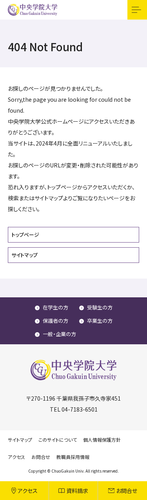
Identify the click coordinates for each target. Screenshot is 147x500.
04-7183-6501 (80, 409)
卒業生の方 (100, 320)
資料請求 (77, 491)
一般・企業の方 (59, 334)
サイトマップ (24, 255)
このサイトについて (57, 439)
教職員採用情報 (72, 456)
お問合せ (126, 491)
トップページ (25, 234)
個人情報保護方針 (102, 439)
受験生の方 (100, 307)
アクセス (28, 491)
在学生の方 (55, 307)
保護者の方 (55, 320)
